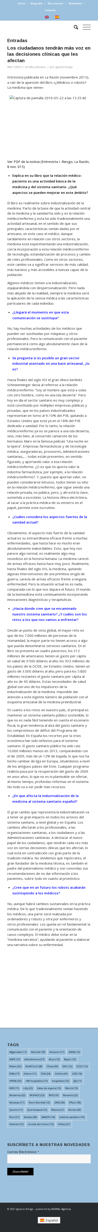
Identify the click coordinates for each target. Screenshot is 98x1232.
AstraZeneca (34, 1059)
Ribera (57, 1109)
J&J (77, 1081)
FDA (45, 1073)
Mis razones (55, 3)
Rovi (14, 1117)
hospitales (60, 1081)
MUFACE (37, 1095)
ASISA (74, 1052)
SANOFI (48, 1117)
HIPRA (15, 1081)
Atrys (54, 1059)
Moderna (17, 1095)
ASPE (14, 1059)
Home (21, 3)
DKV (67, 1066)
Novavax (16, 1102)
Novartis (70, 1095)
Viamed (16, 1124)
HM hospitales (37, 1081)
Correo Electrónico (23, 1152)
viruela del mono (41, 1124)
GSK (77, 1073)
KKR (14, 1088)
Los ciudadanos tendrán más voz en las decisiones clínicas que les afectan (48, 54)
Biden (15, 1066)
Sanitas (30, 1117)
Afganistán (18, 1052)
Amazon (56, 1052)
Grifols (61, 1073)
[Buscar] (73, 27)
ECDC (82, 1066)
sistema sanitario (72, 1117)
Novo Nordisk (39, 1102)
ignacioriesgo (64, 67)
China (52, 1066)
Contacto (50, 10)
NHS (54, 1095)
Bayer (70, 1059)
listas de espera (49, 1088)
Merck (71, 1088)
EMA (14, 1073)
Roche (74, 1109)
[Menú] (84, 27)
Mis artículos (37, 67)
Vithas (64, 1124)
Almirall (38, 1052)
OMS (59, 1102)
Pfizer (75, 1102)
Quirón (16, 1109)
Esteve (30, 1073)
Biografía (36, 3)
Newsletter (75, 3)
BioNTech (34, 1066)
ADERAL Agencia (61, 1209)
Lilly (28, 1088)
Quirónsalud (37, 1109)
